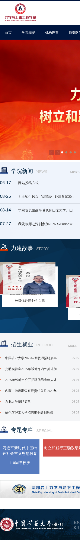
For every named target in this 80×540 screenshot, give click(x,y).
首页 (8, 32)
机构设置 (52, 32)
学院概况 (28, 32)
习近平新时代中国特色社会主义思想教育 (20, 451)
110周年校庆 (19, 463)
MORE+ (73, 346)
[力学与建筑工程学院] (20, 12)
